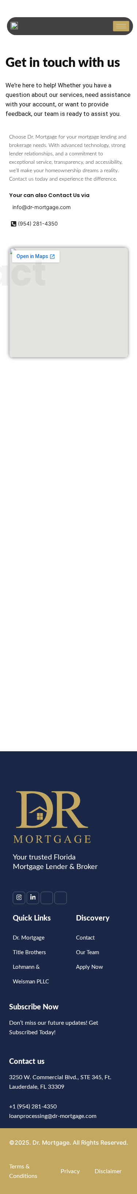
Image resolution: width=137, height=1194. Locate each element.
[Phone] (60, 898)
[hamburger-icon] (121, 26)
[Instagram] (19, 898)
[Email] (47, 898)
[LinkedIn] (33, 898)
